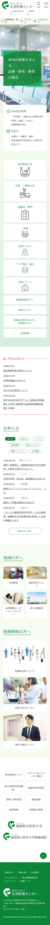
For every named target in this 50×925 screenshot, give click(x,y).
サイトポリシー (11, 877)
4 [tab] (30, 101)
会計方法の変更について (15, 390)
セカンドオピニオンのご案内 (36, 774)
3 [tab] (25, 101)
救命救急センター (14, 774)
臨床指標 (13, 809)
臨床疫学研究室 (36, 787)
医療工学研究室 (14, 799)
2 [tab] (19, 101)
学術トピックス (32, 445)
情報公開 (22, 872)
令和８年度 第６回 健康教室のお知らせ (24, 478)
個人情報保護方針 (30, 877)
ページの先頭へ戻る (43, 855)
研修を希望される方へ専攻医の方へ (25, 321)
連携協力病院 (36, 809)
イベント (39, 439)
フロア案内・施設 (25, 264)
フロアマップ (43, 20)
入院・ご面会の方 (25, 185)
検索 (38, 7)
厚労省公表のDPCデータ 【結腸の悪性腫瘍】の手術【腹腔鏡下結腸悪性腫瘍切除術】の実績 (23, 404)
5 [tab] (36, 101)
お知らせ (24, 439)
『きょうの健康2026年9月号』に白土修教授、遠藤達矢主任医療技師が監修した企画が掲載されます (24, 516)
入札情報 (35, 451)
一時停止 (44, 101)
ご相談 (25, 228)
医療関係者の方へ (25, 299)
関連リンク (25, 881)
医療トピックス (17, 451)
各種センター (25, 309)
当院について (25, 281)
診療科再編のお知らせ (14, 380)
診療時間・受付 (11, 20)
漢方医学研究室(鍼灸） (14, 788)
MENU (46, 7)
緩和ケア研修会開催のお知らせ (18, 502)
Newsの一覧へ (25, 531)
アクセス (27, 20)
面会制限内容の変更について (17, 370)
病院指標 (36, 799)
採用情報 (25, 333)
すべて (10, 439)
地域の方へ (9, 872)
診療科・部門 (25, 207)
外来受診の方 (25, 164)
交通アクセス (25, 246)
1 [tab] (14, 101)
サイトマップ (10, 881)
